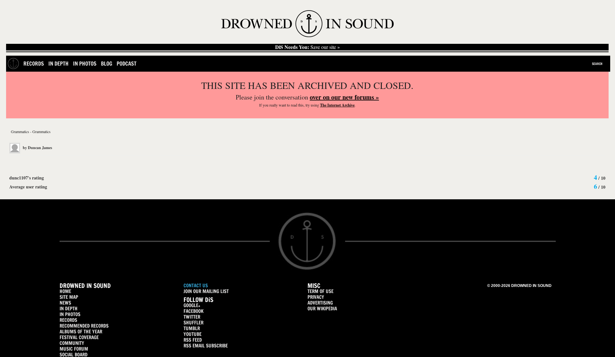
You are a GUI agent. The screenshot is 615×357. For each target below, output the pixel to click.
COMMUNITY (72, 343)
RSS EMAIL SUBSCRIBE (206, 345)
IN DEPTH (69, 308)
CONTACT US (196, 285)
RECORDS (68, 320)
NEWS (65, 302)
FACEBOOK (193, 311)
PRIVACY (316, 297)
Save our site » (307, 47)
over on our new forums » (344, 97)
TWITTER (192, 316)
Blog (106, 63)
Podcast (126, 63)
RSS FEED (193, 340)
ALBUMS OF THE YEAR (81, 331)
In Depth (58, 63)
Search (597, 63)
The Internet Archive (337, 105)
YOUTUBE (192, 334)
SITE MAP (69, 297)
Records (33, 63)
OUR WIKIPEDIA (322, 308)
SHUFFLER (193, 322)
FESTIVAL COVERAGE (79, 337)
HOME (65, 291)
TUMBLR (192, 328)
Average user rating (28, 186)
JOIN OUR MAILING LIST (206, 291)
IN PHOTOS (70, 314)
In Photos (84, 63)
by (37, 147)
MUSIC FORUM (74, 348)
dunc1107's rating (26, 177)
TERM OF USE (320, 291)
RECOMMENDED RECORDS (84, 325)
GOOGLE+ (192, 305)
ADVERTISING (320, 302)
